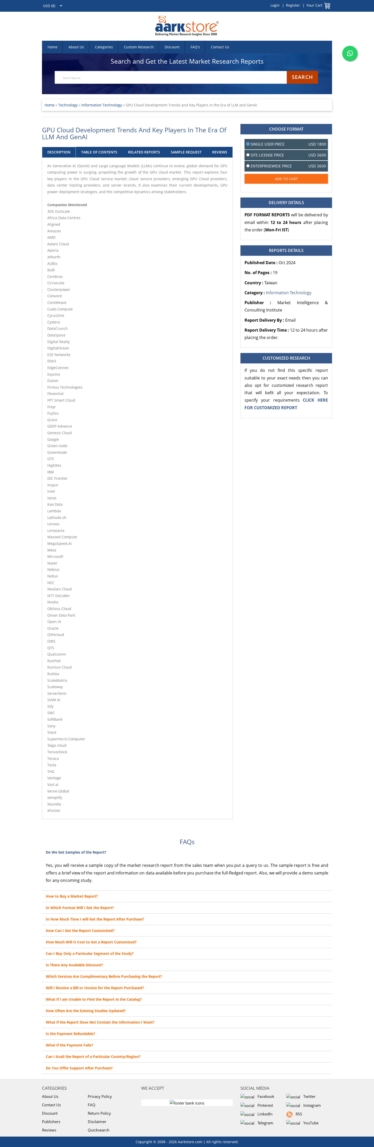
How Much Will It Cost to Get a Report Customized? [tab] (91, 942)
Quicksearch (98, 1129)
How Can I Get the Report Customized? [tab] (80, 930)
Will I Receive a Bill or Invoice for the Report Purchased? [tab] (95, 987)
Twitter (308, 1096)
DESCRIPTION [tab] (58, 152)
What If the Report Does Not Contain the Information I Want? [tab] (100, 1022)
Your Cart (314, 5)
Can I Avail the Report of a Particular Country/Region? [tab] (93, 1056)
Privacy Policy (100, 1096)
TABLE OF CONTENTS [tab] (99, 152)
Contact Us (220, 47)
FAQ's (195, 47)
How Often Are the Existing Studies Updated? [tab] (86, 1010)
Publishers (51, 1121)
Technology (68, 105)
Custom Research (139, 47)
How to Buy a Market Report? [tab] (72, 896)
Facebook (264, 1096)
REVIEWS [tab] (219, 152)
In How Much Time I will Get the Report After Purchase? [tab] (95, 919)
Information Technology (101, 105)
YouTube (310, 1122)
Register (293, 5)
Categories (104, 47)
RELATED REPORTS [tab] (144, 152)
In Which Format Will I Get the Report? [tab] (80, 907)
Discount (172, 47)
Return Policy (99, 1113)
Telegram (264, 1122)
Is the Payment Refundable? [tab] (70, 1033)
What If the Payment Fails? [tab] (69, 1045)
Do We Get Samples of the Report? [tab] (76, 852)
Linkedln (263, 1113)
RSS (298, 1113)
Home (52, 47)
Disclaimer (97, 1121)
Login (275, 5)
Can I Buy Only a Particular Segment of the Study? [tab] (90, 953)
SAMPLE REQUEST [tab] (186, 152)
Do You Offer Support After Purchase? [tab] (79, 1068)
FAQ (91, 1104)
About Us (76, 47)
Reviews (49, 1129)
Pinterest (264, 1105)
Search (302, 77)
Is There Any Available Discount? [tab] (74, 964)
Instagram (311, 1105)
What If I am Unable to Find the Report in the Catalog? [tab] (94, 999)
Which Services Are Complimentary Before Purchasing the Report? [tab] (104, 976)
